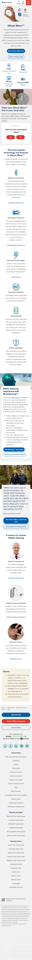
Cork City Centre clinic (16, 849)
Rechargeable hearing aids (16, 245)
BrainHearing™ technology (14, 449)
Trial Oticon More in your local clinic (16, 520)
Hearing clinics (16, 841)
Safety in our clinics (16, 780)
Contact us (16, 760)
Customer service (16, 772)
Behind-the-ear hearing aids (16, 816)
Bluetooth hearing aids (16, 203)
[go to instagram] (21, 746)
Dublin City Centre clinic (16, 845)
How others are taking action (16, 527)
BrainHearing (16, 277)
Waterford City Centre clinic (16, 860)
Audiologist (16, 883)
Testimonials (16, 768)
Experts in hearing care (16, 578)
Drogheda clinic (16, 868)
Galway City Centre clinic (16, 853)
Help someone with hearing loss (16, 757)
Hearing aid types (16, 812)
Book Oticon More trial (16, 51)
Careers (16, 764)
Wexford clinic (16, 880)
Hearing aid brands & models (15, 454)
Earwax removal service (16, 783)
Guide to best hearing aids (16, 835)
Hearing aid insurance (16, 803)
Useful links (16, 753)
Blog (16, 787)
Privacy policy (16, 799)
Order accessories (16, 776)
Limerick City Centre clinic (16, 856)
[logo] (7, 2)
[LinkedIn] (16, 746)
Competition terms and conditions (16, 795)
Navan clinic (16, 872)
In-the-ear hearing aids (16, 820)
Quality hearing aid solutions (16, 617)
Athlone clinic (16, 876)
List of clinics (16, 727)
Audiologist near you (16, 887)
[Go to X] (5, 746)
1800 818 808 (16, 715)
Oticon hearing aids (16, 57)
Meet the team (16, 791)
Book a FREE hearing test (16, 721)
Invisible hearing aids (16, 828)
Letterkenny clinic (16, 864)
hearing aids (14, 398)
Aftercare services (16, 659)
